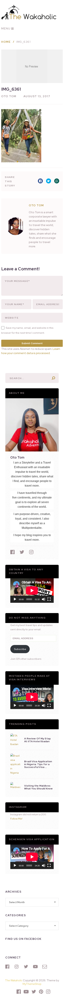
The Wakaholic (13, 980)
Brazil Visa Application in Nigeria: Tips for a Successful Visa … (38, 764)
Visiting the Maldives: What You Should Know (38, 787)
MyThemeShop (32, 984)
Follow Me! (16, 818)
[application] (32, 590)
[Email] (45, 966)
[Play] (15, 599)
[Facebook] (8, 966)
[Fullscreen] (49, 599)
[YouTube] (36, 966)
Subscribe (20, 649)
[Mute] (43, 599)
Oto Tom (8, 96)
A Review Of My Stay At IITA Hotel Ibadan (37, 740)
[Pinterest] (41, 991)
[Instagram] (17, 966)
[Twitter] (27, 966)
